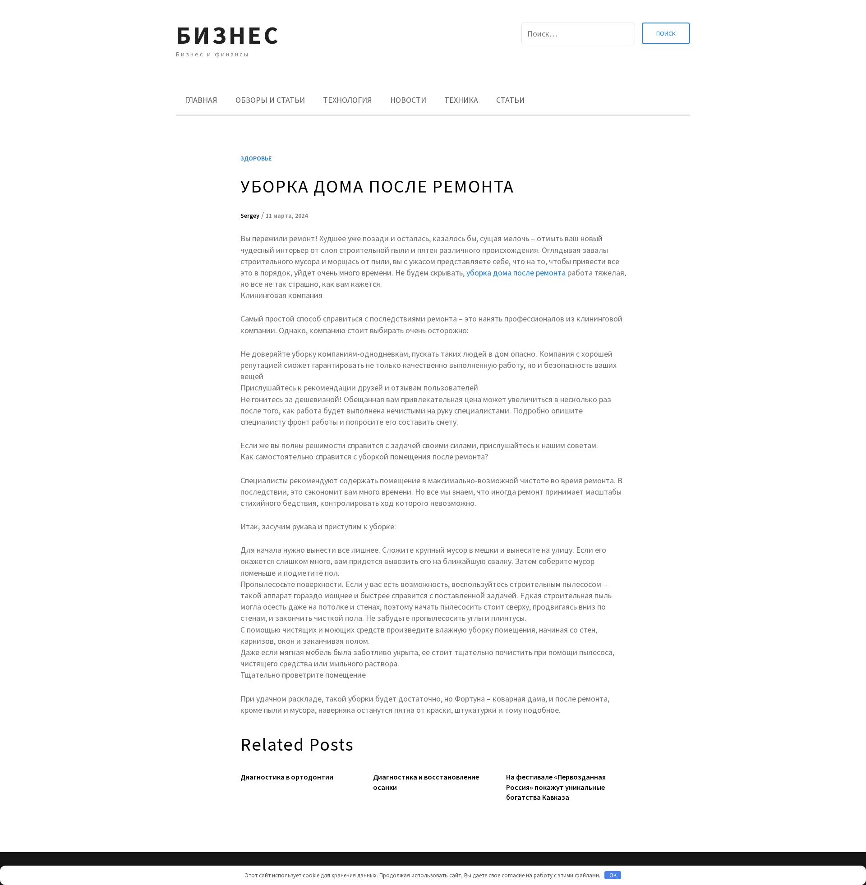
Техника (461, 100)
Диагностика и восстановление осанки (426, 781)
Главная (201, 100)
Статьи (510, 100)
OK (613, 875)
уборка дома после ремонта (516, 272)
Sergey (249, 215)
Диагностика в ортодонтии (286, 776)
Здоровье (256, 158)
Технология (347, 100)
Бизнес (228, 34)
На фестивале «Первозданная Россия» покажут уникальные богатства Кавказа (556, 787)
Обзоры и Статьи (270, 100)
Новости (408, 100)
